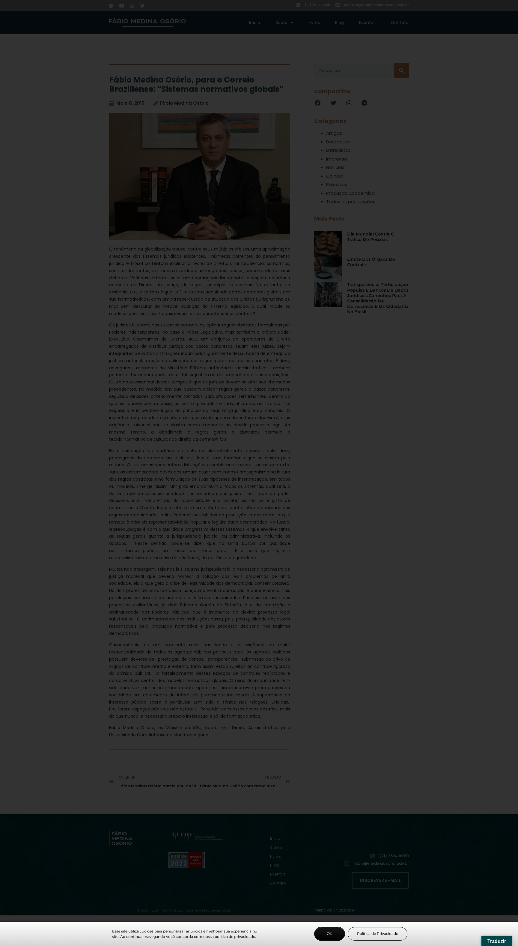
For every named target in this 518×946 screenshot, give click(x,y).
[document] (259, 473)
